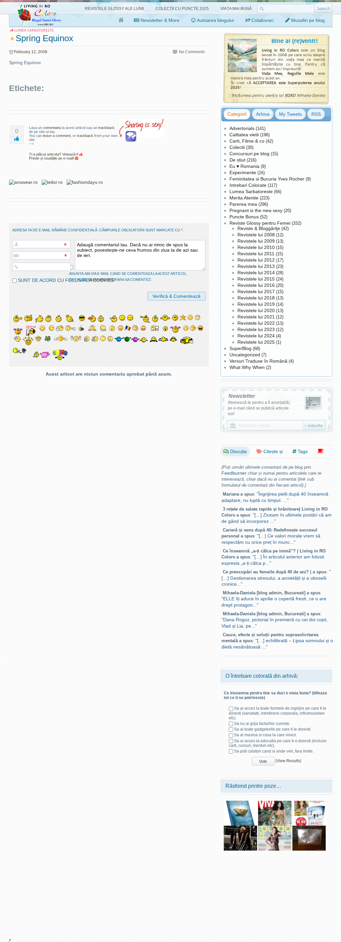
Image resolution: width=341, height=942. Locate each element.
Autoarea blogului (215, 20)
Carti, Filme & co (246, 141)
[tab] (236, 114)
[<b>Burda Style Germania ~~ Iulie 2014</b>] (274, 828)
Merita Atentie (243, 197)
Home (121, 20)
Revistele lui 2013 (256, 266)
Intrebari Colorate (247, 185)
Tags (302, 451)
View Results (288, 761)
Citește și (272, 451)
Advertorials (241, 128)
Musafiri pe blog (307, 20)
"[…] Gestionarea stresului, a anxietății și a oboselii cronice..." (276, 578)
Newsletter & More (159, 20)
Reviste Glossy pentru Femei (259, 223)
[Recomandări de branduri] (320, 451)
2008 (42, 52)
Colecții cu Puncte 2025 (182, 8)
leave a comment (57, 136)
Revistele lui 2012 (256, 260)
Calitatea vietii (244, 134)
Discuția (238, 451)
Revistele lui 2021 (256, 316)
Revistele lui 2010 (256, 247)
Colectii (237, 147)
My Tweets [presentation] (290, 114)
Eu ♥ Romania (244, 166)
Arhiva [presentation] (262, 114)
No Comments (192, 52)
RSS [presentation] (316, 114)
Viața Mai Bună (236, 8)
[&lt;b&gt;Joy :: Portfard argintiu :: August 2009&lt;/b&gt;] (309, 828)
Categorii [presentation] (236, 114)
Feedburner (233, 473)
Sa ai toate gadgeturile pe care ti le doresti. (272, 729)
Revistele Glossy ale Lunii (114, 8)
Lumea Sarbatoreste (251, 191)
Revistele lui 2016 (256, 285)
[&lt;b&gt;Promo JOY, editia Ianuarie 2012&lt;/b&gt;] (309, 803)
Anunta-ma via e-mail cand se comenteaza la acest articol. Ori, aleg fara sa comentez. (128, 277)
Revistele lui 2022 (256, 323)
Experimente (242, 172)
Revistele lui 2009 (256, 241)
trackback (106, 128)
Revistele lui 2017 (256, 291)
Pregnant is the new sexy (255, 210)
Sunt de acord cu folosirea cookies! (66, 280)
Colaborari (261, 20)
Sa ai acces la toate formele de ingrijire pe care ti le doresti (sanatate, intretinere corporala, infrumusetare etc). (277, 713)
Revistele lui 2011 (255, 253)
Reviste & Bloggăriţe (258, 228)
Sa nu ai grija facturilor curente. (262, 723)
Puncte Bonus (244, 216)
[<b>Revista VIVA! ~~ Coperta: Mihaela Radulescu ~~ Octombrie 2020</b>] (274, 803)
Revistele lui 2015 (256, 279)
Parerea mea (243, 204)
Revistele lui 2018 (256, 297)
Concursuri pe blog (249, 153)
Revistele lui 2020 (256, 310)
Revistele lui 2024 (256, 335)
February (22, 52)
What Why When (247, 367)
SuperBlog (240, 348)
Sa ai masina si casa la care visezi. (265, 735)
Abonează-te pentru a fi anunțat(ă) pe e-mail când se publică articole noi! (259, 408)
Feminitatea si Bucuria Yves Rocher (266, 178)
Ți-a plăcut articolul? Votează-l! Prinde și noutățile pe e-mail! (54, 156)
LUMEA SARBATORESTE (34, 30)
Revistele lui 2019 (256, 304)
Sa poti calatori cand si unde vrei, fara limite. (274, 751)
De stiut (237, 160)
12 (33, 52)
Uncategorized (244, 354)
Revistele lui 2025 (256, 342)
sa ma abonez (101, 280)
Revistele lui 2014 (256, 272)
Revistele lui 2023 (256, 329)
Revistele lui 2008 (256, 234)
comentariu (52, 128)
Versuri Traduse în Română (258, 361)
